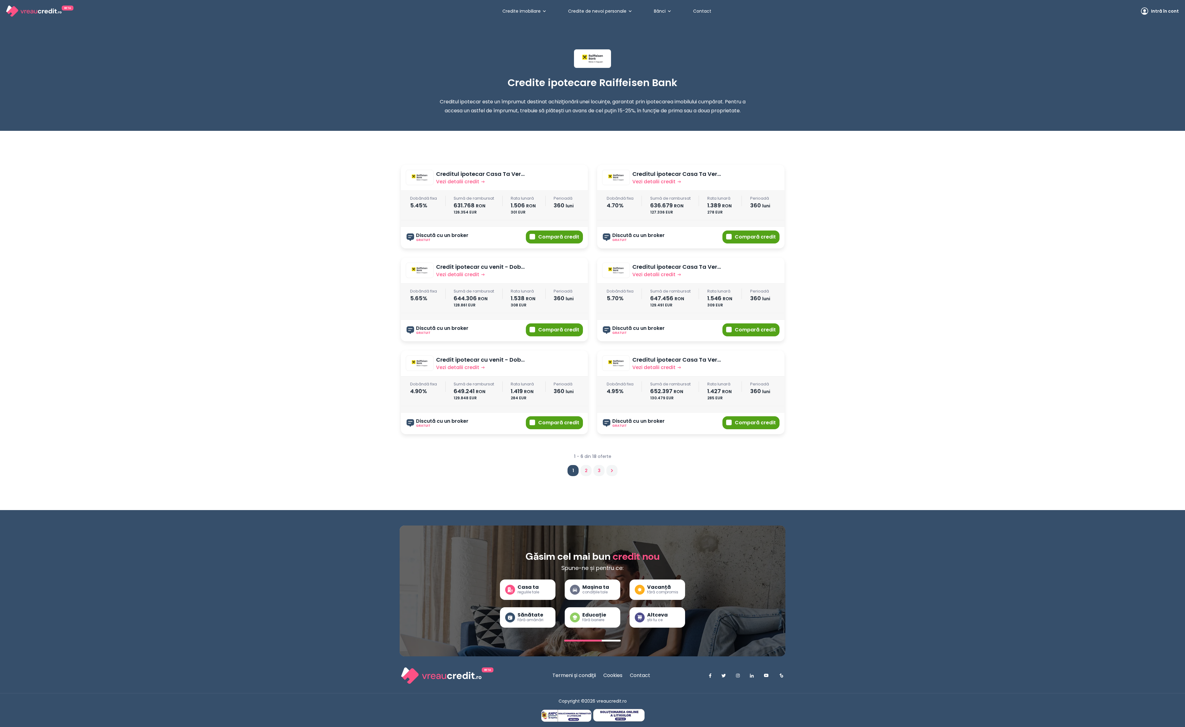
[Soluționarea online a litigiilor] (618, 715)
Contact (640, 675)
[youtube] (766, 675)
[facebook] (710, 675)
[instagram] (738, 676)
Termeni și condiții (574, 675)
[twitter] (723, 676)
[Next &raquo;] (611, 470)
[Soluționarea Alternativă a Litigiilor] (566, 716)
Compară (558, 236)
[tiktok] (781, 675)
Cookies (612, 675)
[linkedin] (752, 676)
